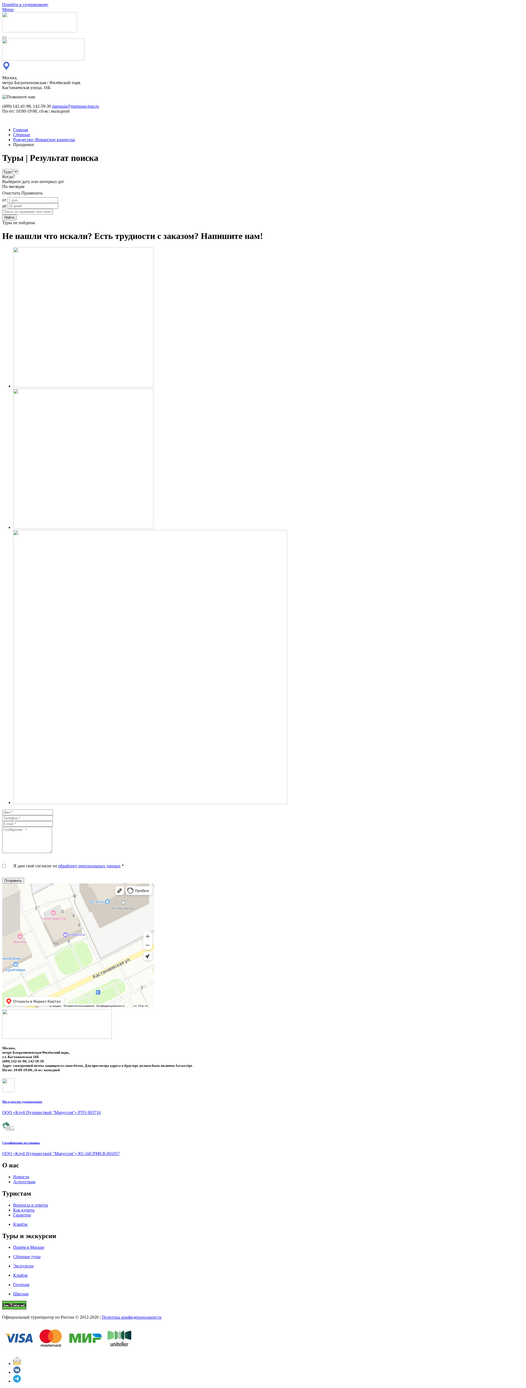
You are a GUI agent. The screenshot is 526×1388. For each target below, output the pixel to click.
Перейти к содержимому (25, 4)
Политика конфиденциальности (132, 1317)
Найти (9, 217)
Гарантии (22, 1215)
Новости (21, 1177)
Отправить (13, 881)
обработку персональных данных (89, 865)
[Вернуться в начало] (39, 30)
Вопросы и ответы (30, 1205)
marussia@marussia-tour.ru (75, 106)
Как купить (24, 1210)
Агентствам (24, 1181)
